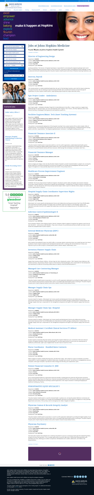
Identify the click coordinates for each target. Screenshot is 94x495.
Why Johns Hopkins (18, 10)
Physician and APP (36, 10)
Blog (73, 10)
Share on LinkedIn (52, 465)
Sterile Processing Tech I (13, 166)
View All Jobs (14, 78)
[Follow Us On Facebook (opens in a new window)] (75, 477)
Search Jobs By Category (11, 49)
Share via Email (53, 465)
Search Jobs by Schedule (11, 59)
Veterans (45, 10)
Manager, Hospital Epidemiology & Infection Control (13, 138)
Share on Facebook (48, 465)
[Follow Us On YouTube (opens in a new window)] (80, 477)
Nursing (27, 10)
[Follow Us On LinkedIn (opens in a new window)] (83, 477)
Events (60, 10)
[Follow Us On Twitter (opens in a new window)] (77, 477)
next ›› (37, 52)
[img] (13, 5)
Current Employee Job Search (57, 5)
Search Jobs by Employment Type (13, 62)
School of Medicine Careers (44, 5)
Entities (68, 10)
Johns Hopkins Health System (12, 52)
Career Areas (53, 10)
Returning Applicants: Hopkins (70, 5)
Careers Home (7, 10)
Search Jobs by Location (11, 56)
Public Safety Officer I (12, 112)
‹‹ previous (30, 52)
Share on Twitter (50, 465)
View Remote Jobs (14, 68)
